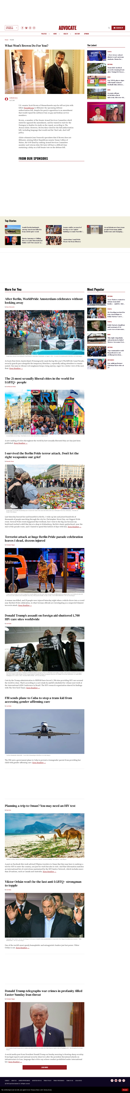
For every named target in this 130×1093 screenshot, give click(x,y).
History (77, 34)
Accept (125, 1090)
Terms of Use (47, 1090)
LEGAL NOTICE (78, 1080)
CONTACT (7, 1080)
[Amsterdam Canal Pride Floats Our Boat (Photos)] (54, 240)
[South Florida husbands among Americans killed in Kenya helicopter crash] (13, 229)
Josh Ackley (8, 889)
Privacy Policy (35, 1090)
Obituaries (111, 360)
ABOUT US (13, 1080)
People (110, 309)
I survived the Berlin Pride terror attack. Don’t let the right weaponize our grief (42, 455)
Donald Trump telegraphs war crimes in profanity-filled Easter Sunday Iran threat (43, 993)
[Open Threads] (30, 27)
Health (66, 34)
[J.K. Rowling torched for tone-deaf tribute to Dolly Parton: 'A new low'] (96, 313)
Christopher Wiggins (10, 545)
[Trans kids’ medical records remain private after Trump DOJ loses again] (96, 68)
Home (6, 40)
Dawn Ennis (8, 810)
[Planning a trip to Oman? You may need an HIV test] (44, 835)
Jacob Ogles (8, 623)
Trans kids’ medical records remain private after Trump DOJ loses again (116, 71)
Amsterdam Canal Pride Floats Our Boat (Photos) (72, 240)
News (55, 34)
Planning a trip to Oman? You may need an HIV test (40, 806)
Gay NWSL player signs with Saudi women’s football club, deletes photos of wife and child (116, 83)
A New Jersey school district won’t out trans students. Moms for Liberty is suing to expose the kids (116, 59)
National (110, 64)
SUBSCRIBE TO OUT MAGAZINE (9, 27)
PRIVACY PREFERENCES (59, 1080)
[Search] (109, 28)
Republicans (29, 108)
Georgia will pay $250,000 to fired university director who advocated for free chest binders (116, 97)
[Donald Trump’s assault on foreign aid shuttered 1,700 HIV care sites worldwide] (44, 649)
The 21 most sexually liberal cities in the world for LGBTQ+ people (39, 380)
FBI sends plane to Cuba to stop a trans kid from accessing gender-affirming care (38, 700)
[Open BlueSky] (26, 27)
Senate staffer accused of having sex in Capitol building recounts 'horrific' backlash (72, 230)
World (12, 40)
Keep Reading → (16, 368)
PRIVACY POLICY (47, 1080)
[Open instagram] (34, 27)
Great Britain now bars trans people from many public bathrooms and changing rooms (114, 230)
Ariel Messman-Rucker (11, 386)
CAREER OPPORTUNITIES (24, 1080)
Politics (44, 34)
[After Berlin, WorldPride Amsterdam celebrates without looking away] (44, 332)
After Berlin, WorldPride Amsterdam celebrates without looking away (44, 301)
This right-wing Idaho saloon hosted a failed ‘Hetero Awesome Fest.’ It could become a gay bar (116, 342)
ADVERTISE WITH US (37, 1080)
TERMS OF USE (69, 1080)
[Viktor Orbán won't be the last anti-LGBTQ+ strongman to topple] (44, 915)
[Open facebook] (22, 27)
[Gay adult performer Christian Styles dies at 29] (96, 364)
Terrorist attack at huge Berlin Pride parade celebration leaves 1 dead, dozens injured (44, 539)
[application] (106, 112)
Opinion (86, 34)
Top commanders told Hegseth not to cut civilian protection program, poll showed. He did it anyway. (116, 354)
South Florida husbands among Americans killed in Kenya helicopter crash (31, 229)
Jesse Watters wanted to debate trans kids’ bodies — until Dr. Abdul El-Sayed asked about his (116, 303)
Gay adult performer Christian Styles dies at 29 (116, 365)
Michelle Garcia (14, 98)
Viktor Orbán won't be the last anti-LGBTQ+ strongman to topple (43, 883)
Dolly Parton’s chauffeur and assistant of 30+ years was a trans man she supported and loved (116, 329)
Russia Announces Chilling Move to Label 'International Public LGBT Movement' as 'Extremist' (32, 241)
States (110, 51)
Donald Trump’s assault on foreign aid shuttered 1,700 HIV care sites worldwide (42, 617)
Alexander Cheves (10, 461)
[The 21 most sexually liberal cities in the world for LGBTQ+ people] (44, 412)
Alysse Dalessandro (10, 307)
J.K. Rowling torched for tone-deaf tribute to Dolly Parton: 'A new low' (116, 315)
